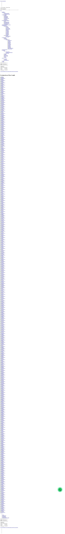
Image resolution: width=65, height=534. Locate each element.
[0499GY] (1, 201)
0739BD (3, 256)
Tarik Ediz (5, 38)
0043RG (3, 84)
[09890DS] (1, 458)
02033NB (3, 134)
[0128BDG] (2, 96)
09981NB (3, 472)
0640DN (3, 206)
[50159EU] (1, 506)
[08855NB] (1, 395)
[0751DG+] (1, 290)
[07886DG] (1, 340)
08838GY (3, 391)
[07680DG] (1, 312)
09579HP (3, 437)
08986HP (3, 413)
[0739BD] (1, 255)
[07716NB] (1, 325)
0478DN (3, 199)
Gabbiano (5, 15)
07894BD (3, 343)
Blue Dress (7, 30)
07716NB (3, 326)
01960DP (3, 125)
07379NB (3, 254)
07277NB (3, 223)
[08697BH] (1, 373)
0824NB (3, 363)
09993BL (3, 476)
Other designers (6, 19)
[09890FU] (1, 462)
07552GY (3, 308)
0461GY (3, 195)
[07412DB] (1, 266)
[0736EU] (1, 244)
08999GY (3, 417)
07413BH (3, 282)
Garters (5, 56)
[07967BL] (1, 351)
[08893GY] (1, 401)
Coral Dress (7, 31)
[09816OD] (1, 447)
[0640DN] (1, 205)
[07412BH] (1, 264)
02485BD (3, 149)
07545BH (3, 306)
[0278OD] (1, 177)
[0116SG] (1, 94)
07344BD (3, 230)
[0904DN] (1, 425)
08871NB (3, 398)
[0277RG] (1, 168)
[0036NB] (1, 81)
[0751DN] (1, 292)
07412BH (3, 265)
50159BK (3, 502)
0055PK (3, 90)
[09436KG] (1, 434)
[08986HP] (1, 412)
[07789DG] (1, 336)
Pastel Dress (7, 33)
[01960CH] (1, 120)
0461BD (3, 184)
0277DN (3, 160)
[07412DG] (1, 268)
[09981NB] (1, 471)
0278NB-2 (3, 175)
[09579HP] (1, 436)
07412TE (3, 280)
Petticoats (5, 57)
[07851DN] (1, 338)
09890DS (3, 459)
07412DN (3, 271)
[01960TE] (1, 131)
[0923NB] (1, 432)
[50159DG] (1, 504)
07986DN (3, 354)
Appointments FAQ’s (6, 13)
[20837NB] (1, 480)
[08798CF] (1, 386)
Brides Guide (3, 12)
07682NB (3, 315)
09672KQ (3, 439)
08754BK (3, 380)
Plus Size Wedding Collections (5, 20)
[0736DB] (1, 240)
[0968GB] (1, 443)
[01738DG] (1, 105)
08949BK (3, 411)
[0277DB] (1, 157)
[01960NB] (1, 129)
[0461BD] (1, 183)
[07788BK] (1, 334)
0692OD (3, 208)
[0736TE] (1, 249)
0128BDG (3, 97)
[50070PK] (1, 486)
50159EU (3, 507)
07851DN (3, 339)
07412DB (3, 267)
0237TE (2, 147)
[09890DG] (1, 456)
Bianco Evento (7, 51)
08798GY (3, 389)
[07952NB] (1, 349)
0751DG (3, 289)
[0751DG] (1, 288)
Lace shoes (5, 59)
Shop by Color (6, 26)
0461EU (3, 193)
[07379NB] (1, 253)
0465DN (3, 197)
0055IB (2, 88)
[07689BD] (1, 316)
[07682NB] (1, 314)
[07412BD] (1, 262)
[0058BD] (1, 92)
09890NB (3, 465)
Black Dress (7, 29)
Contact (3, 61)
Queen (5, 21)
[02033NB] (1, 133)
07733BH (3, 328)
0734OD (3, 232)
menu (1, 10)
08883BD (3, 400)
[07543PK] (1, 303)
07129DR (3, 217)
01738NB (3, 108)
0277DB (3, 158)
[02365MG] (2, 144)
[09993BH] (1, 473)
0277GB (3, 162)
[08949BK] (1, 410)
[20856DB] (1, 482)
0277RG (3, 169)
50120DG (3, 496)
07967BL (3, 352)
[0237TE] (1, 146)
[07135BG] (1, 218)
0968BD (3, 441)
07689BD (3, 317)
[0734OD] (1, 231)
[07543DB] (1, 301)
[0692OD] (1, 207)
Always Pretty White (6, 18)
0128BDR (3, 99)
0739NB (3, 258)
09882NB (3, 452)
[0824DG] (1, 360)
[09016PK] (1, 419)
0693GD (3, 210)
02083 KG (3, 138)
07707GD (3, 319)
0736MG (3, 247)
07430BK (3, 284)
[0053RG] (1, 85)
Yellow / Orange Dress (10, 48)
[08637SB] (1, 371)
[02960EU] (1, 179)
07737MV (3, 330)
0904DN (3, 426)
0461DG (3, 186)
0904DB (3, 424)
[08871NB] (1, 397)
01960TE (3, 132)
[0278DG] (1, 170)
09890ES (3, 461)
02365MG (3, 145)
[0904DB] (1, 423)
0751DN (3, 293)
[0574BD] (1, 203)
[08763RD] (1, 384)
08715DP (3, 376)
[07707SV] (1, 323)
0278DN (3, 173)
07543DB (3, 302)
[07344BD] (1, 229)
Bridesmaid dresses (4, 25)
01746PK (3, 110)
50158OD (3, 500)
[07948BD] (1, 347)
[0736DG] (1, 242)
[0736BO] (1, 238)
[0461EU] (1, 192)
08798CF (3, 387)
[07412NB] (1, 275)
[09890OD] (1, 467)
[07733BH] (1, 327)
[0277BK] (1, 155)
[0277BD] (1, 153)
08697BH (3, 374)
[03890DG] (1, 181)
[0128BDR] (1, 98)
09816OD (3, 448)
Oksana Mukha (6, 17)
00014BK (3, 77)
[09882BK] (1, 449)
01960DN (3, 123)
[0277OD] (1, 166)
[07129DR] (1, 216)
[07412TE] (1, 279)
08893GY (3, 402)
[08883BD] (1, 399)
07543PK (3, 304)
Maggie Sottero (6, 16)
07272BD (3, 221)
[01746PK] (1, 109)
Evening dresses (4, 37)
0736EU (3, 245)
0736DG (3, 243)
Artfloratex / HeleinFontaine (9, 52)
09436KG (3, 435)
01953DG (3, 114)
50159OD (3, 511)
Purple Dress (7, 34)
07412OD (3, 278)
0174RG (3, 112)
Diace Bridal (7, 53)
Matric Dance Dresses (4, 49)
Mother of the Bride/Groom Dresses (6, 24)
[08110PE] (1, 358)
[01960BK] (1, 116)
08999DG (3, 415)
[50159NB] (1, 508)
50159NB (3, 509)
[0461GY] (1, 194)
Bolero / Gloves (6, 55)
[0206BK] (1, 135)
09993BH (3, 474)
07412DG (3, 269)
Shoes (3, 58)
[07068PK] (1, 214)
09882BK (3, 450)
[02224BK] (1, 142)
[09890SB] (1, 469)
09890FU (3, 463)
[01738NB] (1, 107)
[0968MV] (1, 445)
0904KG (3, 428)
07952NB (3, 350)
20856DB (3, 483)
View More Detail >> (2, 78)
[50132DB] (1, 497)
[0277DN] (1, 159)
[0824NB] (1, 362)
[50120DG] (1, 495)
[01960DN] (1, 122)
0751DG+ (3, 291)
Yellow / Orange (8, 28)
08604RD (3, 367)
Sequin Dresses (10, 40)
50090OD (3, 489)
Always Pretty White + (6, 23)
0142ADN (3, 101)
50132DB (3, 498)
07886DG (3, 341)
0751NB (3, 295)
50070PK (3, 487)
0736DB (3, 241)
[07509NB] (1, 286)
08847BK (3, 393)
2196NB (3, 485)
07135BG (3, 219)
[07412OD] (1, 277)
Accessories (3, 50)
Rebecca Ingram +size (6, 22)
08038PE (3, 356)
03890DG (3, 182)
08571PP (3, 365)
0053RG (3, 86)
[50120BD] (1, 493)
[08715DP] (1, 375)
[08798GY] (1, 388)
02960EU (3, 180)
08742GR (3, 378)
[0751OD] (1, 299)
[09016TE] (1, 421)
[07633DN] (1, 310)
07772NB (3, 332)
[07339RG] (1, 227)
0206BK (3, 136)
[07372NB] (1, 251)
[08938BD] (1, 408)
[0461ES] (1, 190)
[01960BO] (1, 118)
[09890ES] (1, 460)
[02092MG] (2, 140)
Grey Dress (7, 27)
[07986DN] (1, 353)
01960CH (3, 121)
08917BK (3, 404)
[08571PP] (1, 364)
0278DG (3, 171)
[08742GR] (1, 377)
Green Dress (9, 44)
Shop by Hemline (6, 35)
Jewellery (5, 54)
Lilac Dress (7, 32)
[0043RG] (1, 83)
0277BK (3, 156)
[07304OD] (1, 225)
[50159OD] (1, 510)
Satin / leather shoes (6, 60)
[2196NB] (1, 484)
